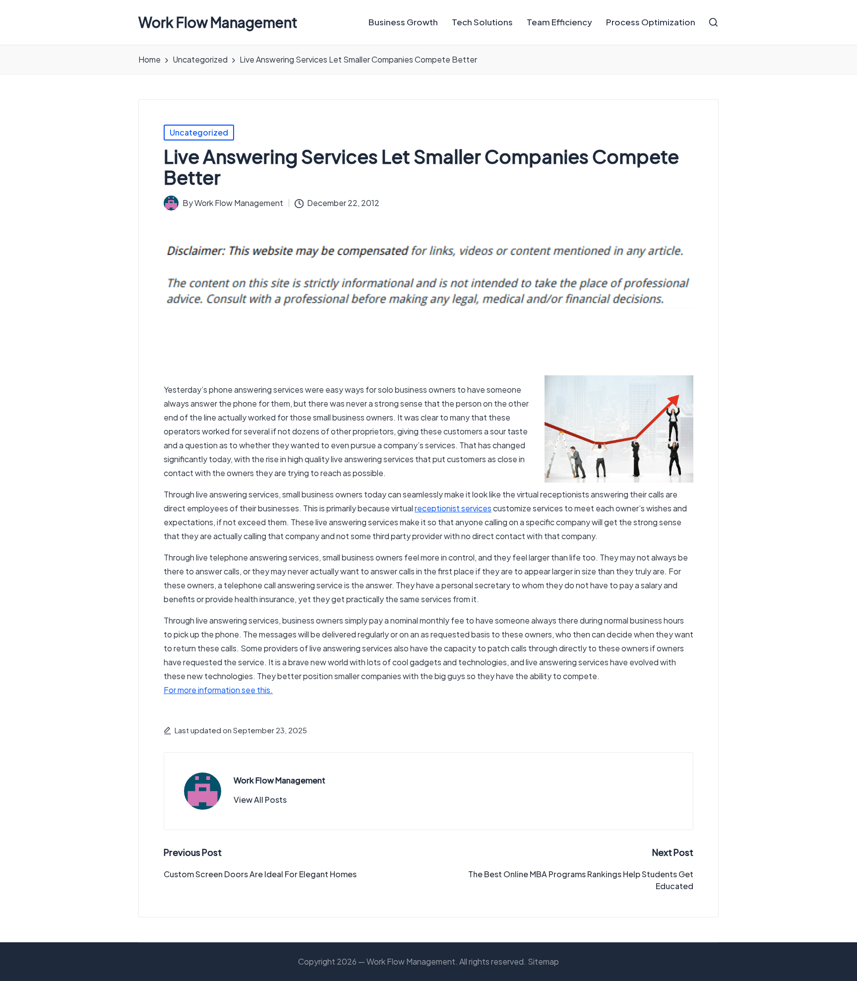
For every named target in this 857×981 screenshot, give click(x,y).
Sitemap (543, 961)
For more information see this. (218, 690)
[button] (260, 800)
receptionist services (453, 508)
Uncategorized (199, 132)
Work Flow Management (218, 22)
